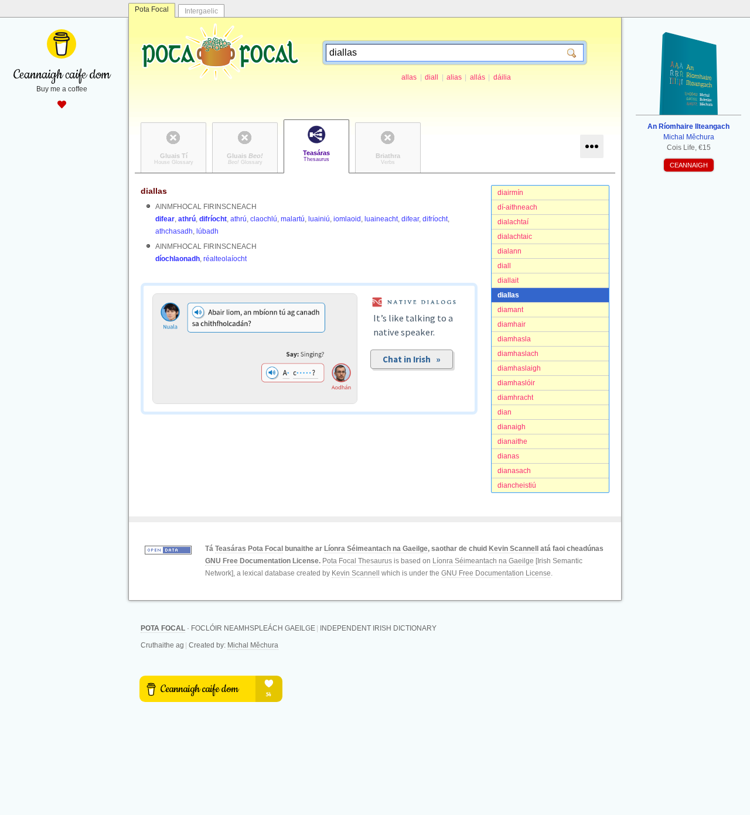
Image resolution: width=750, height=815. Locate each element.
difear (165, 219)
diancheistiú (516, 485)
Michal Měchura (252, 645)
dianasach (514, 471)
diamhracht (515, 397)
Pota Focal (152, 9)
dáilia (502, 77)
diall (431, 77)
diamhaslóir (516, 383)
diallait (508, 280)
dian (504, 412)
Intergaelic (201, 11)
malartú (293, 219)
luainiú (319, 219)
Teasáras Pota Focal (249, 549)
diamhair (511, 324)
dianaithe (512, 441)
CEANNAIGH (689, 165)
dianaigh (511, 427)
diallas (508, 295)
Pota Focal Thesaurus (357, 561)
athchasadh (174, 231)
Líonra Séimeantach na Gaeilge (376, 549)
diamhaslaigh (519, 368)
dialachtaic (514, 236)
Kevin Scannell (513, 549)
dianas (508, 456)
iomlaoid (347, 219)
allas (409, 77)
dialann (509, 251)
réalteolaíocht (225, 259)
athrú (187, 219)
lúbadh (207, 231)
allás (477, 77)
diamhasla (514, 339)
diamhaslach (517, 354)
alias (454, 77)
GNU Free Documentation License (262, 561)
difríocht (213, 219)
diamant (510, 310)
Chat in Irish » (412, 359)
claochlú (263, 219)
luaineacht (381, 219)
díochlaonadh (177, 259)
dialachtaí (513, 222)
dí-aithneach (517, 207)
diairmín (510, 193)
